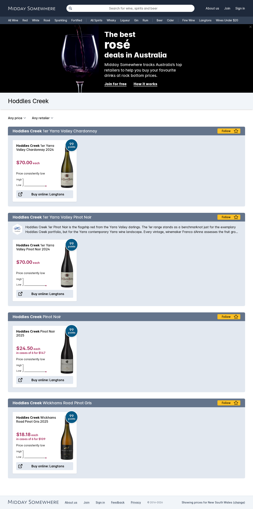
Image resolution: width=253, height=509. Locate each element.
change (239, 502)
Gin (136, 20)
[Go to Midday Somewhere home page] (31, 8)
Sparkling (61, 20)
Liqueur (125, 20)
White (35, 20)
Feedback (118, 502)
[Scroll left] (13, 170)
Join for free (115, 84)
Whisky (111, 20)
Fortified (76, 20)
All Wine (13, 20)
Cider (170, 20)
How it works (145, 84)
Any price (15, 118)
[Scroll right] (240, 170)
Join (227, 8)
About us (212, 8)
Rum (145, 20)
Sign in (240, 8)
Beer (160, 20)
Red (25, 20)
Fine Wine (188, 20)
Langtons (205, 20)
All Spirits (96, 20)
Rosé (47, 20)
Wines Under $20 (227, 20)
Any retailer (41, 118)
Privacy (136, 502)
